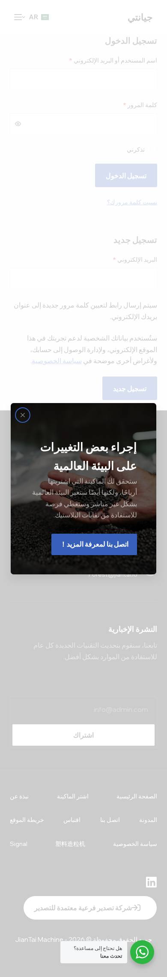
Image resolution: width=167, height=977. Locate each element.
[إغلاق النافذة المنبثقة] (23, 415)
